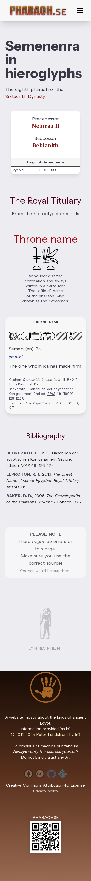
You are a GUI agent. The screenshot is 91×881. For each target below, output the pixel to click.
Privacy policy (45, 791)
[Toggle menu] (80, 10)
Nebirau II (45, 126)
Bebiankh (45, 145)
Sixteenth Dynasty (24, 96)
